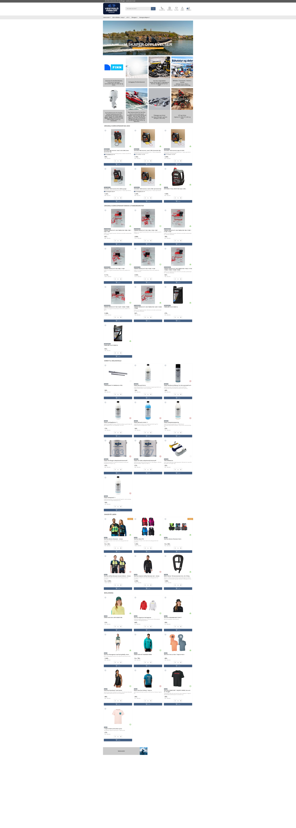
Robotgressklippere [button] (144, 17)
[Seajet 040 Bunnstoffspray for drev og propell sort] (178, 373)
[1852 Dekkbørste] (178, 448)
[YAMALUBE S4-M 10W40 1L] (178, 295)
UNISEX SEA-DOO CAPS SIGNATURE (113, 617)
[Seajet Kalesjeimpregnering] (178, 410)
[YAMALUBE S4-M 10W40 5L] (118, 333)
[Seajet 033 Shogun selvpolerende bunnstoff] (118, 448)
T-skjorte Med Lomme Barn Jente (113, 728)
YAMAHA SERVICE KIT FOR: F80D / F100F (114, 268)
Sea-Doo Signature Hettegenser (142, 617)
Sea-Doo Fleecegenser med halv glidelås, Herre (116, 654)
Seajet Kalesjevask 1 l (109, 497)
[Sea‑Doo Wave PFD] (148, 527)
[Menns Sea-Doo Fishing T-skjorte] (148, 678)
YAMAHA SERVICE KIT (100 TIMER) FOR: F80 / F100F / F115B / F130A (177, 231)
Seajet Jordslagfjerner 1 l (110, 422)
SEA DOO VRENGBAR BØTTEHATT (173, 617)
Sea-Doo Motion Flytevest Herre (172, 539)
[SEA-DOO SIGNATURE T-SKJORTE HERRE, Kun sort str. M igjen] (178, 678)
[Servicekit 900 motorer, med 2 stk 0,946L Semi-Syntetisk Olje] (118, 138)
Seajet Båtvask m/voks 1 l (141, 422)
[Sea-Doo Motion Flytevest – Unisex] (118, 527)
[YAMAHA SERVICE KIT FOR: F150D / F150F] (148, 256)
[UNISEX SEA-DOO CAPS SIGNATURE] (118, 605)
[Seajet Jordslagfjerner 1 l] (118, 410)
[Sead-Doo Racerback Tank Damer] (118, 678)
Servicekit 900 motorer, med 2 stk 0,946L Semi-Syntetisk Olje (116, 151)
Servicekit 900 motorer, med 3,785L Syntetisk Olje (147, 150)
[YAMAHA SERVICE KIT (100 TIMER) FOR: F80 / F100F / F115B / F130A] (178, 218)
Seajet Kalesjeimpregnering (171, 422)
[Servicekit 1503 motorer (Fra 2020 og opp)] (118, 176)
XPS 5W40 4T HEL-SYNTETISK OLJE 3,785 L (175, 188)
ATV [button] (128, 17)
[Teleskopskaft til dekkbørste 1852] (118, 373)
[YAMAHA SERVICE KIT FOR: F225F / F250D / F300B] (118, 295)
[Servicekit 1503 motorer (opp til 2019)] (178, 138)
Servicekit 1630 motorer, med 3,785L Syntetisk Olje (147, 188)
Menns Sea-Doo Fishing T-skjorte (143, 690)
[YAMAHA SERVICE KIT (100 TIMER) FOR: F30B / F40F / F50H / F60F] (118, 218)
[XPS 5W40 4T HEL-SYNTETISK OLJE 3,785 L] (178, 176)
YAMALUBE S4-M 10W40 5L (111, 345)
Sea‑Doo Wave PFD (139, 539)
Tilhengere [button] (134, 17)
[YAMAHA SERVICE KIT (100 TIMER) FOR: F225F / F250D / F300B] (148, 295)
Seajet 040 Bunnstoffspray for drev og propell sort (177, 385)
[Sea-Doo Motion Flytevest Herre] (178, 527)
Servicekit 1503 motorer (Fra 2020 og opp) (115, 188)
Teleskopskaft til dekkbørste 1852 (113, 385)
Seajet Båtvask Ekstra (140, 385)
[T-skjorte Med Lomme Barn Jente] (118, 716)
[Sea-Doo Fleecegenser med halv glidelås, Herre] (118, 642)
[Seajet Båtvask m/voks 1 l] (148, 410)
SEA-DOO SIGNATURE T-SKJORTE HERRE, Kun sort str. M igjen (177, 691)
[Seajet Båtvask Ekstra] (148, 373)
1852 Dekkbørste (168, 460)
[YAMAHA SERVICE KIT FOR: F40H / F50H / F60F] (148, 218)
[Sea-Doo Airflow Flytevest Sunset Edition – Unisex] (118, 564)
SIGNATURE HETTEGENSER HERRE (143, 654)
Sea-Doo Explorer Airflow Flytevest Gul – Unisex (146, 576)
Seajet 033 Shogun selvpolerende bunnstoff (115, 460)
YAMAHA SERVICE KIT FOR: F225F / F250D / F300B (116, 307)
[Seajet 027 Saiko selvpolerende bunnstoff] (148, 448)
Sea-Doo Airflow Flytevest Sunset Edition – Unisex (117, 576)
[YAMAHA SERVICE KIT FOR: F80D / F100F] (118, 256)
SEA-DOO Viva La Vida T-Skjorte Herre (174, 654)
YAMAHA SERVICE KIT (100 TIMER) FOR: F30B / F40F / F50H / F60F (117, 231)
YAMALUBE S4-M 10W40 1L (171, 307)
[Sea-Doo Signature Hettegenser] (148, 605)
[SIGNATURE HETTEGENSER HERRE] (148, 642)
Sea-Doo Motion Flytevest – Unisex (113, 539)
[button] (109, 38)
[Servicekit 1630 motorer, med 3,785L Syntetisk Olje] (148, 176)
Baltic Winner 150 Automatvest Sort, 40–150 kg (176, 576)
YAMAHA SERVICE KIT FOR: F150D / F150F (144, 268)
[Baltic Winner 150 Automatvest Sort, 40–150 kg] (178, 564)
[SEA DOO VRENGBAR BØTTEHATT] (178, 605)
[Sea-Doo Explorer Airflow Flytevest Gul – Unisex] (148, 564)
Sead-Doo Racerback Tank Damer (113, 690)
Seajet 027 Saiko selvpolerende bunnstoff (145, 460)
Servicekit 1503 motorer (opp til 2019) (174, 150)
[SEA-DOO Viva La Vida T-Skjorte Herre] (178, 642)
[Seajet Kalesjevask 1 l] (118, 485)
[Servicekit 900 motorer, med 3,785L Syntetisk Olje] (148, 138)
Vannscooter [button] (106, 17)
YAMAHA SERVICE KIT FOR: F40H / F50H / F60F (145, 230)
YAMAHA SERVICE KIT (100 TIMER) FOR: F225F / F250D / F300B (148, 307)
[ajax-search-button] (153, 8)
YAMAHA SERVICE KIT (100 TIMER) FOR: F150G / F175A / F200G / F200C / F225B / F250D (178, 269)
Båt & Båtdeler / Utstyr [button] (118, 17)
